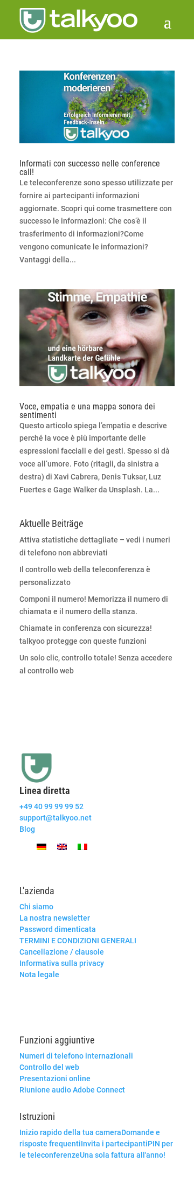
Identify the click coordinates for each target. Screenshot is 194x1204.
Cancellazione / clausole (61, 952)
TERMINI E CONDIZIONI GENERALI (77, 940)
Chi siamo (36, 906)
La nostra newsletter (54, 918)
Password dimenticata (57, 929)
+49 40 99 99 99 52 (51, 806)
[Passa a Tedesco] (41, 846)
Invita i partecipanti (114, 1143)
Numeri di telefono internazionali (76, 1056)
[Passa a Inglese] (62, 846)
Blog (27, 829)
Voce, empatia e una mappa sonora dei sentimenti (87, 410)
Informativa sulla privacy (61, 963)
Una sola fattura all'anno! (122, 1155)
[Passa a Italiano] (82, 846)
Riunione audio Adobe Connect (72, 1089)
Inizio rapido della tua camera (70, 1132)
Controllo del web (49, 1067)
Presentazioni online (55, 1078)
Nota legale (39, 974)
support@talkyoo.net (55, 817)
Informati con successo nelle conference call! (89, 167)
